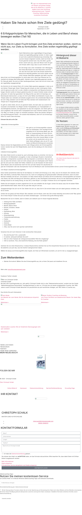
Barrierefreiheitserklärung (54, 388)
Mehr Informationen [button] (7, 461)
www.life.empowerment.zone (64, 112)
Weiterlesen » (5, 302)
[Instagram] (11, 374)
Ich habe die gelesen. (17, 453)
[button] (41, 18)
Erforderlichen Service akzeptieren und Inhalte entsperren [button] (19, 465)
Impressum (23, 388)
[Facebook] (2, 374)
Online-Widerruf (12, 388)
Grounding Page (70, 388)
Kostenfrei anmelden (6, 498)
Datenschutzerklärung (36, 388)
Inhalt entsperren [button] (7, 463)
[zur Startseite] (41, 9)
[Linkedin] (6, 374)
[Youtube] (20, 374)
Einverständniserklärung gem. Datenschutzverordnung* (14, 487)
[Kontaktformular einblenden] (3, 512)
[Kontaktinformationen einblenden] (3, 506)
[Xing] (15, 374)
